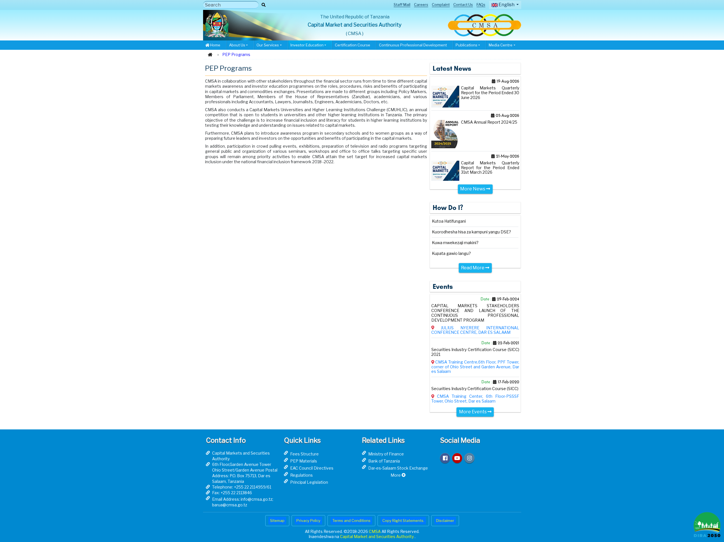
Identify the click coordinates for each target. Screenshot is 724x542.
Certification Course (352, 45)
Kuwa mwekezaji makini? (455, 242)
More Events (473, 411)
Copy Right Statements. (403, 520)
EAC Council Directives (311, 468)
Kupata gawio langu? (451, 253)
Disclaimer (445, 520)
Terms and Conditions (351, 520)
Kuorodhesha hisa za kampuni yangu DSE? (471, 232)
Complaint (441, 4)
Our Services (268, 45)
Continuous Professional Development (413, 45)
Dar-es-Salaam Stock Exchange (398, 468)
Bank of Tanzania (384, 461)
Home (214, 45)
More (396, 475)
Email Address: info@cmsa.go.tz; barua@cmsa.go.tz (242, 502)
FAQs (481, 4)
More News (473, 189)
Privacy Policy (308, 520)
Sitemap (277, 520)
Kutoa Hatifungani (449, 221)
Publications (466, 45)
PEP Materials (303, 461)
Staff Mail (402, 4)
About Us (237, 45)
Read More (473, 267)
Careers (421, 4)
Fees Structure (304, 453)
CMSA (375, 531)
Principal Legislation (309, 482)
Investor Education (307, 45)
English (506, 4)
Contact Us (463, 4)
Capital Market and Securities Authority (377, 536)
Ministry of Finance (386, 453)
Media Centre (500, 45)
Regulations (301, 475)
